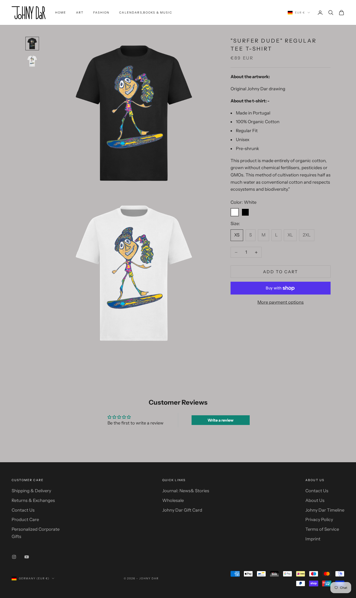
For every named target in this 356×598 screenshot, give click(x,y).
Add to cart (280, 271)
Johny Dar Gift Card (182, 510)
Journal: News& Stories (185, 490)
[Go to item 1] (32, 43)
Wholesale (173, 500)
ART (80, 12)
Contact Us (23, 510)
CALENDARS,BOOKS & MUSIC (145, 12)
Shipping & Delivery (31, 490)
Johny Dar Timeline (324, 510)
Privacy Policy (319, 519)
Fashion (101, 12)
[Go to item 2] (32, 61)
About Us (315, 500)
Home (60, 12)
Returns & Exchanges (33, 500)
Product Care (25, 519)
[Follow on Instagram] (14, 556)
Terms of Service (322, 529)
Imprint (312, 539)
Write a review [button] (220, 420)
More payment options (280, 302)
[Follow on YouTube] (26, 556)
